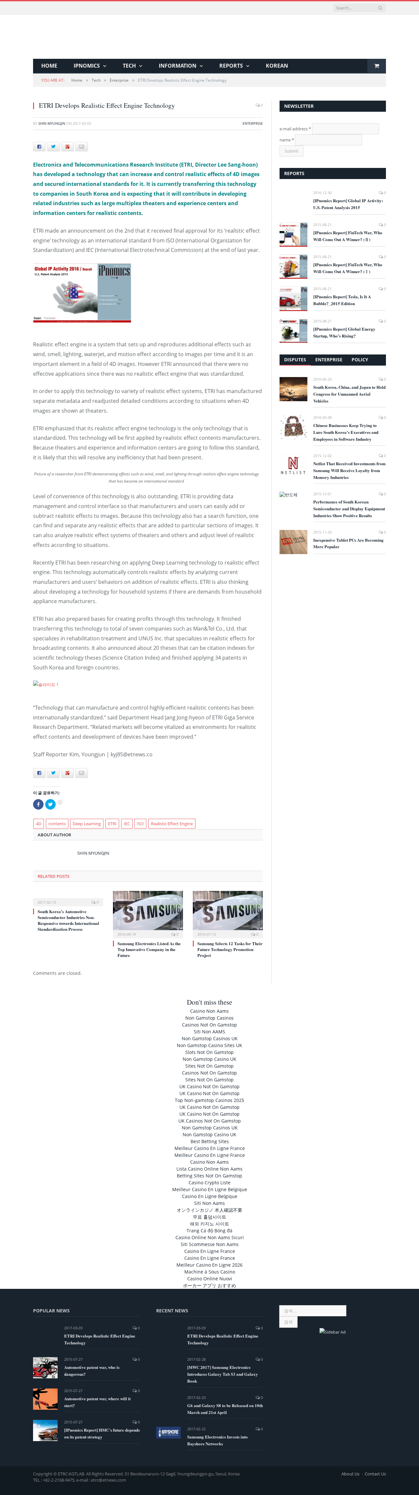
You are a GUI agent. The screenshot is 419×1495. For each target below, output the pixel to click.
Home (49, 65)
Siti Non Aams (209, 1203)
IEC (127, 824)
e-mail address (295, 129)
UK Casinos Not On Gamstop (209, 1121)
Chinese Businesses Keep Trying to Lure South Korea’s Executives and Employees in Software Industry (345, 432)
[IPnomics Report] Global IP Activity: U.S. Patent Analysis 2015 (348, 203)
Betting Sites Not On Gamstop (209, 1176)
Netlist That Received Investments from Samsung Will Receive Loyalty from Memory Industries (349, 470)
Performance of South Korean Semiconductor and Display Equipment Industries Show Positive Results (349, 508)
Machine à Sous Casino (209, 1272)
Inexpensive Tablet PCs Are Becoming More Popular (348, 543)
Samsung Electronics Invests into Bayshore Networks (217, 1440)
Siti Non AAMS (209, 1031)
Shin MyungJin (51, 123)
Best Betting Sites (210, 1141)
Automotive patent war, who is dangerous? (91, 1370)
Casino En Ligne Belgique (209, 1196)
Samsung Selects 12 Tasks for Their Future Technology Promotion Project (230, 949)
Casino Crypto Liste (209, 1182)
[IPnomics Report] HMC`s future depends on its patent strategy (102, 1433)
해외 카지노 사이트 (209, 1224)
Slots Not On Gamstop (209, 1052)
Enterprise (253, 123)
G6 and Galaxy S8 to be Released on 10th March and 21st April (225, 1408)
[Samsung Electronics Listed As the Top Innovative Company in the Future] (148, 914)
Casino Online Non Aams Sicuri (209, 1237)
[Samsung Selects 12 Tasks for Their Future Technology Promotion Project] (228, 914)
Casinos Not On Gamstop (209, 1025)
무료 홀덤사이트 (209, 1217)
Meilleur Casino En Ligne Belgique (209, 1189)
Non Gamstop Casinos (209, 1018)
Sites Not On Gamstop (209, 1066)
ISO (140, 824)
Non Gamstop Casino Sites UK (209, 1045)
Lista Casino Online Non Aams (209, 1169)
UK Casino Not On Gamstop (209, 1086)
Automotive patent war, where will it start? (97, 1401)
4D (38, 824)
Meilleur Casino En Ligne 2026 (209, 1265)
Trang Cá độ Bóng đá (209, 1230)
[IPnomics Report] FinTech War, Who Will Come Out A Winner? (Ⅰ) (347, 267)
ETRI (112, 824)
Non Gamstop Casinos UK (210, 1038)
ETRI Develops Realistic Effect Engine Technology (99, 1339)
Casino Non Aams (209, 1011)
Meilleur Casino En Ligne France (209, 1148)
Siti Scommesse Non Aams (210, 1244)
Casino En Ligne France (209, 1251)
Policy (360, 359)
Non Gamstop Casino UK (209, 1059)
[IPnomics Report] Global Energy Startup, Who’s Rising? (344, 332)
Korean (277, 65)
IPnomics (87, 65)
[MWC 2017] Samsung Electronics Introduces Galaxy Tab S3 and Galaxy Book (222, 1374)
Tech (129, 65)
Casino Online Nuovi (209, 1278)
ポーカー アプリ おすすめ (209, 1285)
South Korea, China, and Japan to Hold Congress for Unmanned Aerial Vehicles (349, 394)
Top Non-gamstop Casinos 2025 (209, 1100)
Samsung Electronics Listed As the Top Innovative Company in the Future (149, 949)
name (287, 140)
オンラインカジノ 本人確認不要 (209, 1210)
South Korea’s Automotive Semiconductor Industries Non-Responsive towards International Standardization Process (68, 920)
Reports (231, 65)
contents (57, 824)
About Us (350, 1474)
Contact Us (375, 1474)
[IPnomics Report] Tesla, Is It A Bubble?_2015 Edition (342, 299)
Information (177, 65)
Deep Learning (87, 824)
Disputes (295, 359)
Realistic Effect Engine (172, 824)
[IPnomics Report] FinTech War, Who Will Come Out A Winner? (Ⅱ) (347, 235)
